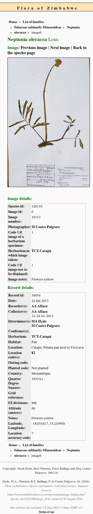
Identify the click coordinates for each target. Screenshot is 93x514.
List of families (33, 21)
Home (13, 21)
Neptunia (73, 27)
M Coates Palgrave (46, 226)
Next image (60, 47)
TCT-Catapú (41, 250)
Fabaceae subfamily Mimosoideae (37, 27)
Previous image (34, 47)
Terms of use (46, 512)
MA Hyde (39, 321)
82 (33, 352)
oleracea (20, 32)
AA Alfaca (40, 306)
